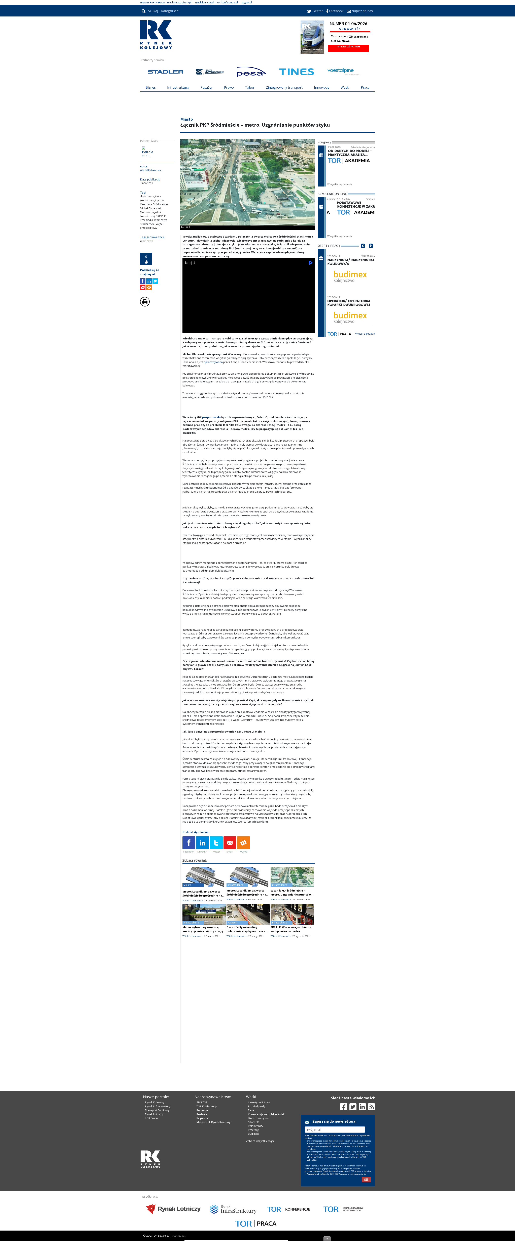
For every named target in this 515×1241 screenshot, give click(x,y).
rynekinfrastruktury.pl (179, 2)
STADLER (253, 1190)
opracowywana (213, 386)
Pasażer (207, 87)
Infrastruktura (178, 87)
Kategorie (168, 11)
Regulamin (203, 1186)
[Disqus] (248, 1036)
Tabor (249, 87)
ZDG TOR (202, 1170)
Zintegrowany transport (284, 87)
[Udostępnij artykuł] (149, 305)
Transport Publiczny (157, 1178)
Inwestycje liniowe (259, 1170)
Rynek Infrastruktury (157, 1174)
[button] (363, 276)
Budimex (253, 1202)
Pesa (251, 1178)
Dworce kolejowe (258, 1186)
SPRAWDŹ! (350, 29)
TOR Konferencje (207, 1174)
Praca (365, 87)
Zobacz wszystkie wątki (260, 1209)
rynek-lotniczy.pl (204, 2)
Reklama (202, 1182)
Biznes (151, 87)
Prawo (229, 87)
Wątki (345, 87)
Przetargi (253, 1198)
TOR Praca (151, 1186)
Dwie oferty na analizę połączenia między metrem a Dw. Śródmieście (246, 955)
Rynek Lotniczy (154, 1182)
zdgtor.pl (246, 2)
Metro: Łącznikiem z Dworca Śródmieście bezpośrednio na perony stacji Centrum (202, 919)
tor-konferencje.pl (227, 2)
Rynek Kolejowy (154, 1170)
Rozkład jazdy (256, 1174)
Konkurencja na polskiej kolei (266, 1182)
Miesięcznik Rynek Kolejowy (214, 1190)
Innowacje (321, 87)
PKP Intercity (255, 1194)
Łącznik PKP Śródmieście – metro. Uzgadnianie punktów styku (291, 918)
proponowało (211, 441)
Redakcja (202, 1178)
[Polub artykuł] (142, 305)
